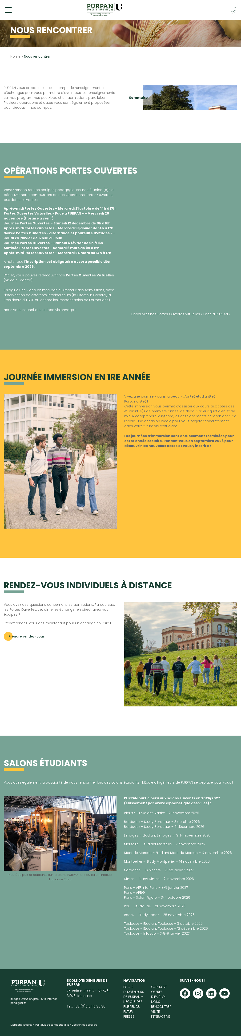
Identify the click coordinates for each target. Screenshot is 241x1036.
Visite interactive (160, 1014)
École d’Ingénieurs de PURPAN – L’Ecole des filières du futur (133, 999)
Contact (159, 986)
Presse (128, 1016)
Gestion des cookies (84, 1024)
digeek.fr (20, 1002)
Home (15, 56)
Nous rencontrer (161, 1004)
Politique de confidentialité (52, 1024)
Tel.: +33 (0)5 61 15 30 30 (86, 1006)
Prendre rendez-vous (26, 636)
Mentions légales (21, 1024)
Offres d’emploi (158, 994)
